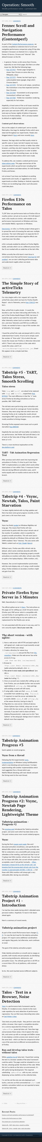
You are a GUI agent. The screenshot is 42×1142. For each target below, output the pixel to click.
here (15, 135)
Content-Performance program (23, 44)
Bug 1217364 (11, 93)
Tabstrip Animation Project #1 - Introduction (21, 900)
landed (16, 525)
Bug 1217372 (11, 77)
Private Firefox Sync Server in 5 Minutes (21, 594)
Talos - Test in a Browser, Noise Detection (17, 997)
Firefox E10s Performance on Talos (17, 204)
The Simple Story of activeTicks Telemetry (20, 288)
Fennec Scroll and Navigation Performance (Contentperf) (18, 32)
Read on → (7, 268)
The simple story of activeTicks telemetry (13, 1121)
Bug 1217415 (11, 70)
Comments (17, 21)
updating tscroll (11, 1057)
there (23, 607)
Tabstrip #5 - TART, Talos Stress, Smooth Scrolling (20, 377)
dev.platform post (8, 447)
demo (30, 543)
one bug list (32, 257)
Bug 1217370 (11, 85)
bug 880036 (14, 427)
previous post (9, 829)
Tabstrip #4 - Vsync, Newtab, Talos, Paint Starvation (21, 501)
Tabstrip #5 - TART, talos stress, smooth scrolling (15, 1125)
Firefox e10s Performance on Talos (12, 1118)
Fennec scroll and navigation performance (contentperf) (18, 1115)
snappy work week (20, 844)
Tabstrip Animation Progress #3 (21, 742)
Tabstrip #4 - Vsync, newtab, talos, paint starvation (16, 1128)
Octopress (36, 1135)
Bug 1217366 (11, 98)
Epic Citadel (23, 543)
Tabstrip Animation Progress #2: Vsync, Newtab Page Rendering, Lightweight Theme (21, 805)
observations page (8, 163)
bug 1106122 (30, 302)
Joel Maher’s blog (10, 1017)
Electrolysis (6, 229)
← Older (4, 1103)
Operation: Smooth (18, 4)
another (4, 259)
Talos (3, 1006)
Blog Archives (21, 1103)
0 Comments (17, 588)
